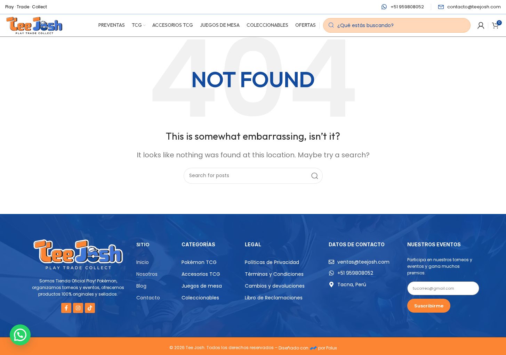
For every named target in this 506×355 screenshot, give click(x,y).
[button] (20, 334)
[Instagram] (78, 308)
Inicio (142, 262)
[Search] (315, 176)
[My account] (481, 25)
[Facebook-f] (66, 308)
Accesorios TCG (201, 274)
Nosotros (147, 274)
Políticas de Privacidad (272, 262)
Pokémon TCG (199, 262)
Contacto (148, 297)
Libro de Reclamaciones (274, 297)
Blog (141, 285)
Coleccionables (200, 297)
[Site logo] (34, 24)
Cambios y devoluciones (275, 285)
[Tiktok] (90, 308)
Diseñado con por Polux (308, 348)
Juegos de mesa (202, 285)
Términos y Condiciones (274, 274)
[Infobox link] (402, 7)
